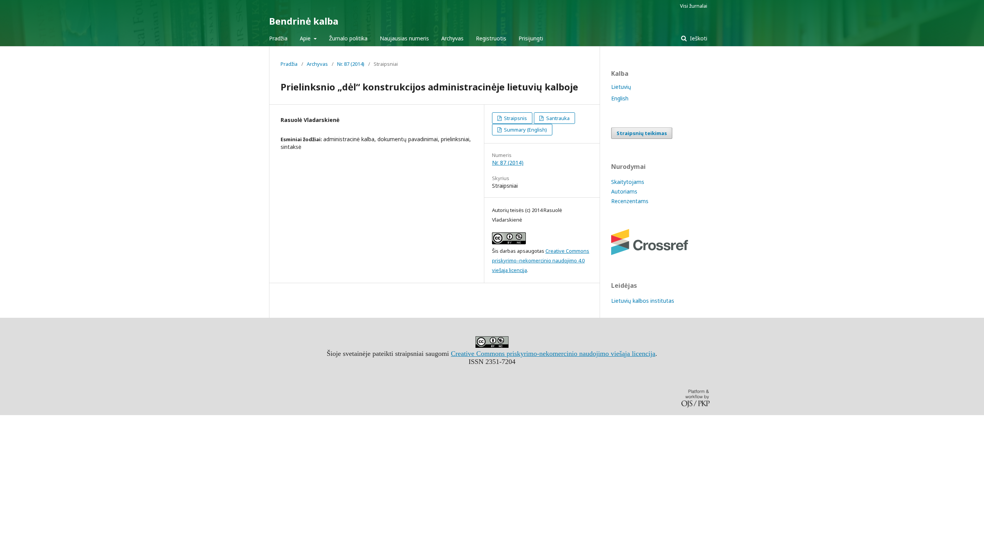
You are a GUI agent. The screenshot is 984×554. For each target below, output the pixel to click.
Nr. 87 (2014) (350, 63)
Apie (306, 38)
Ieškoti (697, 38)
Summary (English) (525, 129)
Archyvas (452, 38)
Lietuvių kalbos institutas (642, 300)
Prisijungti (531, 38)
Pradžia (278, 38)
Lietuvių (621, 86)
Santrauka (557, 118)
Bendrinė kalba (303, 21)
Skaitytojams (627, 181)
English (619, 98)
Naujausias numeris (404, 38)
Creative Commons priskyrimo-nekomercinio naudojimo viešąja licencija (553, 353)
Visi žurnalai (693, 5)
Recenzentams (629, 201)
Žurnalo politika (348, 38)
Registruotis (491, 38)
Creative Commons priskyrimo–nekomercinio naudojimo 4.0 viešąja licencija (540, 260)
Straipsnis (515, 118)
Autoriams (624, 191)
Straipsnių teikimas (642, 133)
